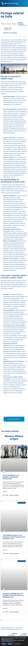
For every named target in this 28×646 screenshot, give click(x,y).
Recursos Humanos (12, 32)
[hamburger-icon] (25, 3)
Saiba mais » (5, 491)
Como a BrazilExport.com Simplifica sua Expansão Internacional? (11, 477)
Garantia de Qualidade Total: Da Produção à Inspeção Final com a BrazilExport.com (13, 595)
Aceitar (4, 643)
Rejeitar (9, 643)
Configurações (17, 643)
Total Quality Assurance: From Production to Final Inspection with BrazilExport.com (14, 537)
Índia (4, 32)
